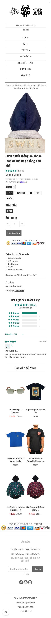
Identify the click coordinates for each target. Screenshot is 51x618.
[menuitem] (26, 38)
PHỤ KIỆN (24, 56)
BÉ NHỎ (9, 193)
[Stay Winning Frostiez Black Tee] (35, 406)
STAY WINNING (19, 290)
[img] (10, 341)
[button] (11, 170)
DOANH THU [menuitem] (25, 69)
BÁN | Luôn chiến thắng (23, 85)
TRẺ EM (24, 50)
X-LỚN (38, 193)
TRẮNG (9, 211)
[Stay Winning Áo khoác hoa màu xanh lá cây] (15, 504)
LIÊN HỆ (20, 549)
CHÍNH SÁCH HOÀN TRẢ (33, 549)
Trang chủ (9, 85)
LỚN (30, 193)
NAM (24, 37)
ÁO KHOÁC (18, 286)
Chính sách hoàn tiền (33, 554)
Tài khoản (26, 29)
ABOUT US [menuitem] (25, 75)
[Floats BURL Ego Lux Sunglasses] (15, 406)
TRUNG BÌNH (20, 193)
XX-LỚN (9, 198)
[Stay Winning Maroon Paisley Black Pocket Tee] (35, 455)
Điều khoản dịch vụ (17, 554)
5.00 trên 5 (32, 305)
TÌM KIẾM (14, 549)
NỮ (24, 44)
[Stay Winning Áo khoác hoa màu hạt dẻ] (35, 504)
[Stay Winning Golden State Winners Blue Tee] (15, 455)
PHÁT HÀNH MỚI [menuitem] (25, 63)
